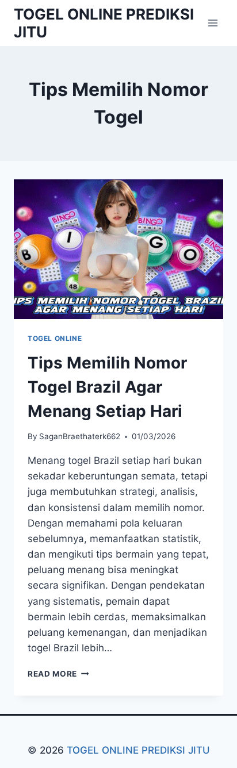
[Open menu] (212, 23)
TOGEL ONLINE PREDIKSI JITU (138, 750)
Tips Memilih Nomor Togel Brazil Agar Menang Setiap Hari (107, 387)
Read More (58, 673)
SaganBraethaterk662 (79, 436)
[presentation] (118, 249)
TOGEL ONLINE (55, 338)
